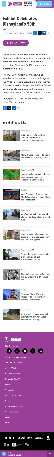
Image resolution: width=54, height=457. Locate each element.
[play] (4, 453)
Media (23, 270)
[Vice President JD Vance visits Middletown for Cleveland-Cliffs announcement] (11, 194)
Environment (26, 310)
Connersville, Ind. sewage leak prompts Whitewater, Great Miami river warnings (34, 316)
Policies (8, 401)
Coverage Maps (11, 412)
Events (8, 384)
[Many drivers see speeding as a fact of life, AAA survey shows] (11, 155)
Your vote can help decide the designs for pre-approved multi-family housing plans (35, 236)
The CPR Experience (13, 362)
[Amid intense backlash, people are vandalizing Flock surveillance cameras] (11, 254)
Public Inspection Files (14, 406)
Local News (25, 131)
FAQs (7, 417)
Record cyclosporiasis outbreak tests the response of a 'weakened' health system (35, 176)
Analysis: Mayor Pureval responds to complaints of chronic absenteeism (33, 296)
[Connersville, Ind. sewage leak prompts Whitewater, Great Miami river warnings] (11, 314)
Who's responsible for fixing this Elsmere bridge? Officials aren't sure (36, 216)
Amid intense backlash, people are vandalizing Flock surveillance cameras (35, 256)
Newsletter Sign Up (13, 379)
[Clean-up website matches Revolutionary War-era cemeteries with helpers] (11, 135)
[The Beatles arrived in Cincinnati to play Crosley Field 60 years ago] (11, 274)
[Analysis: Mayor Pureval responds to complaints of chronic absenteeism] (11, 294)
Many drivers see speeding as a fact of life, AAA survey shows (35, 156)
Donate (45, 4)
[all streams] (50, 453)
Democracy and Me (13, 395)
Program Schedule (12, 373)
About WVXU (10, 368)
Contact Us (9, 390)
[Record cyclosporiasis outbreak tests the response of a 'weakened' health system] (11, 174)
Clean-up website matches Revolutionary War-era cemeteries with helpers (33, 137)
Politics (24, 190)
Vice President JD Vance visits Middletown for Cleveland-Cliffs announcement (35, 196)
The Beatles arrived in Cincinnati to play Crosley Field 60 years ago (36, 276)
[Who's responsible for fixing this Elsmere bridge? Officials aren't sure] (11, 214)
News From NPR (27, 170)
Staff (7, 423)
